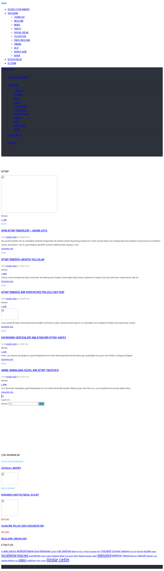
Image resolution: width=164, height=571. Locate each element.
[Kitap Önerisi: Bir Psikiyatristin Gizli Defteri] (9, 319)
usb (16, 560)
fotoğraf (106, 551)
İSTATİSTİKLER (15, 59)
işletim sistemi (46, 556)
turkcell (141, 556)
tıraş (155, 556)
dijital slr (80, 551)
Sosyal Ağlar (21, 32)
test (135, 556)
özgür (43, 560)
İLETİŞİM (12, 63)
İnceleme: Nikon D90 (14, 539)
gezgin (140, 551)
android (22, 551)
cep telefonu (64, 551)
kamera (55, 556)
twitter (149, 556)
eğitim (86, 551)
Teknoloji (19, 17)
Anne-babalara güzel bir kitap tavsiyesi (30, 370)
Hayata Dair (20, 51)
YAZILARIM (13, 13)
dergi (74, 551)
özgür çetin (58, 560)
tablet (94, 556)
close (3, 3)
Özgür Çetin (11, 237)
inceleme (8, 556)
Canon (54, 551)
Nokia (81, 556)
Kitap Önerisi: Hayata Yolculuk (22, 259)
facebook (93, 551)
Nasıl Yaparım (8, 488)
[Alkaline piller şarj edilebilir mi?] (9, 515)
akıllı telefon (10, 551)
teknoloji (104, 556)
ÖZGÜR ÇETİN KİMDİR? (19, 9)
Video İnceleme (22, 40)
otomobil (88, 556)
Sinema (17, 44)
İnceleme (19, 20)
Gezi (16, 47)
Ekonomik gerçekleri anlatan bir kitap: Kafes (33, 337)
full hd (133, 551)
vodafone (31, 561)
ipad (31, 556)
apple (30, 551)
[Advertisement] (38, 161)
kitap (62, 556)
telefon (117, 555)
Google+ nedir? (11, 468)
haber (153, 551)
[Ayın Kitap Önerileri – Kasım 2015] (29, 212)
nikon (76, 556)
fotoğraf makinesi (121, 551)
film (99, 551)
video (22, 560)
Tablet (17, 28)
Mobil (17, 24)
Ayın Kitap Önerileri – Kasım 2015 (24, 230)
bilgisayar (45, 551)
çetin (38, 560)
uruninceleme (7, 561)
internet (22, 555)
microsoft (69, 556)
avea (36, 551)
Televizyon (20, 36)
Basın (17, 55)
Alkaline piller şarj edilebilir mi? (22, 526)
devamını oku (7, 249)
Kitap (3, 224)
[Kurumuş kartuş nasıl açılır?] (9, 484)
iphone (37, 556)
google (147, 551)
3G (2, 551)
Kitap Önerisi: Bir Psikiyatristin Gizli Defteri (32, 292)
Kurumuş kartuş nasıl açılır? (20, 495)
